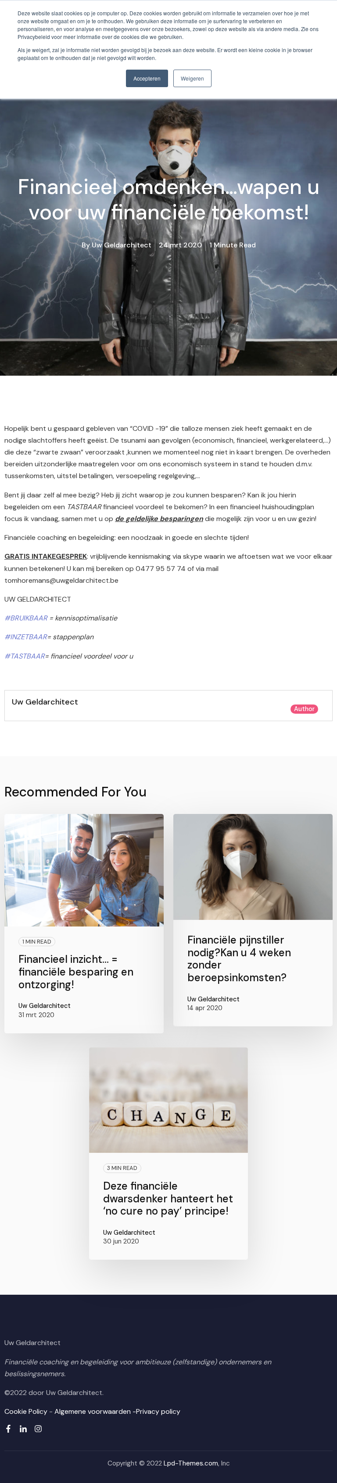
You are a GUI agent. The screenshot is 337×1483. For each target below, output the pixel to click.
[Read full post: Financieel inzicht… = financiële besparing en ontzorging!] (84, 870)
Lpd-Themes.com (191, 1463)
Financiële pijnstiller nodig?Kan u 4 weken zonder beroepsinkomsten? (239, 958)
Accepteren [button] (147, 78)
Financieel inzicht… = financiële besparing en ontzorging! (75, 971)
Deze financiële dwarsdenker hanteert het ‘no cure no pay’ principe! (168, 1198)
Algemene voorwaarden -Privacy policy (117, 1411)
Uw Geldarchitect (121, 245)
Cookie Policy (25, 1411)
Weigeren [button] (192, 78)
